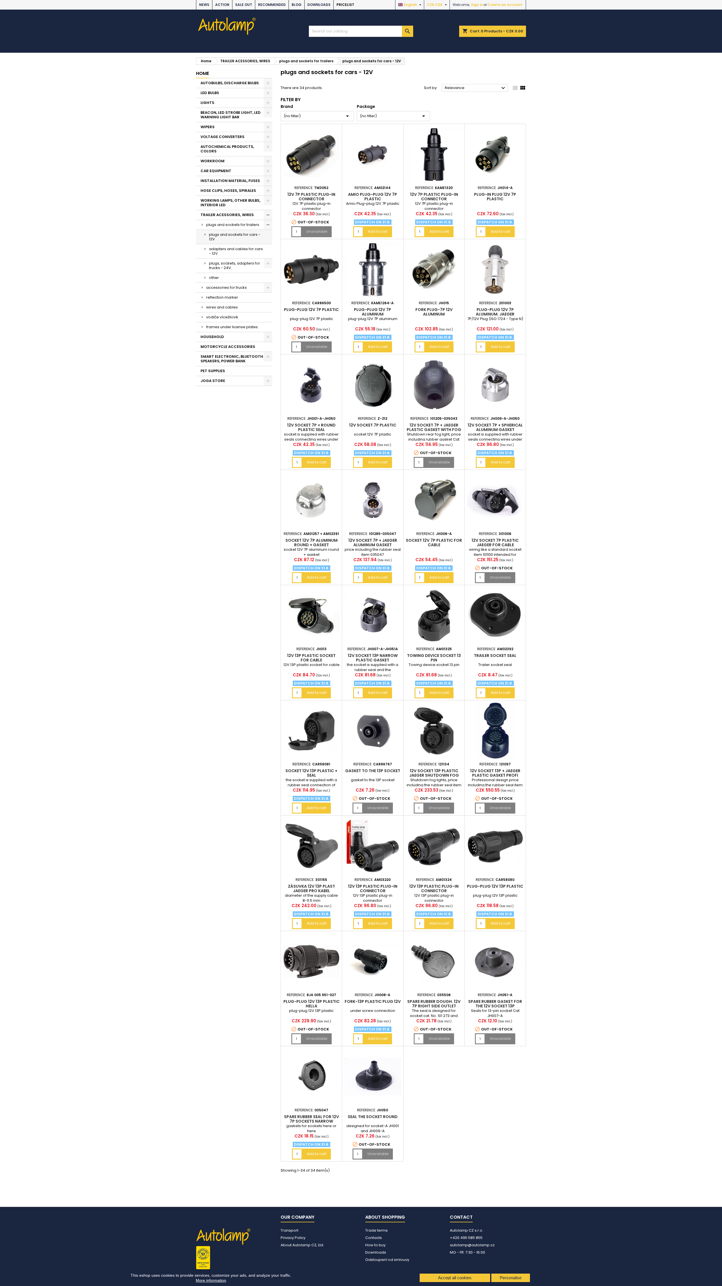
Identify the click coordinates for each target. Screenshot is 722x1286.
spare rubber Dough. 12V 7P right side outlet (434, 1004)
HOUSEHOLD (212, 336)
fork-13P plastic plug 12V (373, 1001)
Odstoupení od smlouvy (387, 1259)
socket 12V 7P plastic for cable (434, 543)
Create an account (504, 4)
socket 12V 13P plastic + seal (311, 773)
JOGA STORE (213, 380)
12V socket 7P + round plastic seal (311, 427)
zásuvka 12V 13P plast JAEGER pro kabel (311, 888)
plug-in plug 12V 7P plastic (495, 197)
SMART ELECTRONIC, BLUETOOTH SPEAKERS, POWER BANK (232, 359)
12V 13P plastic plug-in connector (372, 888)
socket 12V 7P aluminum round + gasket (311, 543)
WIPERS (208, 127)
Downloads (319, 4)
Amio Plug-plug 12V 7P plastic (372, 197)
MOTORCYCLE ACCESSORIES (228, 346)
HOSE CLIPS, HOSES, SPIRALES (228, 190)
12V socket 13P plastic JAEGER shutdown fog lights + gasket (434, 775)
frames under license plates (232, 327)
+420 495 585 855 (466, 1237)
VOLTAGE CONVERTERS (223, 136)
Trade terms (376, 1230)
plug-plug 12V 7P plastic (311, 309)
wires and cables (222, 307)
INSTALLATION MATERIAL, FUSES (230, 180)
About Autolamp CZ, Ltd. (302, 1245)
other (214, 277)
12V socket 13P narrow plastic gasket (373, 658)
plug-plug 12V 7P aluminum (372, 312)
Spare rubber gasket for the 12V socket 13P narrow (495, 1006)
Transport (289, 1230)
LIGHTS (207, 102)
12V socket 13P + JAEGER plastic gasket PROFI (495, 773)
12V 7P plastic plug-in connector (311, 197)
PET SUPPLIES (213, 371)
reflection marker (222, 297)
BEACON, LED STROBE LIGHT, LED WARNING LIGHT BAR (231, 115)
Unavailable (316, 231)
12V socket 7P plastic (372, 425)
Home (202, 73)
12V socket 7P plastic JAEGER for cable (495, 543)
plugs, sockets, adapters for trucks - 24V (234, 265)
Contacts (373, 1237)
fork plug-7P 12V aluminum (434, 312)
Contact (461, 1217)
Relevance (476, 88)
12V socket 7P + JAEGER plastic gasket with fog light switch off (434, 429)
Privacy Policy (293, 1237)
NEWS (204, 4)
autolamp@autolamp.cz (472, 1245)
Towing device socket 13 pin (434, 658)
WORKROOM (212, 161)
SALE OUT (243, 4)
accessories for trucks (226, 287)
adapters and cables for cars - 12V (236, 251)
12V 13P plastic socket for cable (311, 658)
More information (211, 1280)
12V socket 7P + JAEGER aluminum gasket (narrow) (372, 545)
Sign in (477, 4)
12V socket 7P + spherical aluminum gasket (495, 427)
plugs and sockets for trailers (232, 224)
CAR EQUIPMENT (216, 171)
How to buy (375, 1245)
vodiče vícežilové (222, 317)
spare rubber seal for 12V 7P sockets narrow (311, 1119)
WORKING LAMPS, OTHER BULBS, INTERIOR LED (230, 203)
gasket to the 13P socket (372, 771)
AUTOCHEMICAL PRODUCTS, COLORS (227, 149)
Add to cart (378, 231)
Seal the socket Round (373, 1117)
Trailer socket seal (495, 655)
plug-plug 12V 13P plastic (495, 886)
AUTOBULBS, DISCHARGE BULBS (230, 83)
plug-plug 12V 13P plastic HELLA (311, 1004)
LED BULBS (210, 92)
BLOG (296, 4)
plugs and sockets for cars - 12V (234, 237)
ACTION (222, 4)
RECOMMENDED (272, 4)
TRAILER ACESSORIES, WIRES (227, 214)
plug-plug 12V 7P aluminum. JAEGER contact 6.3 (495, 314)
